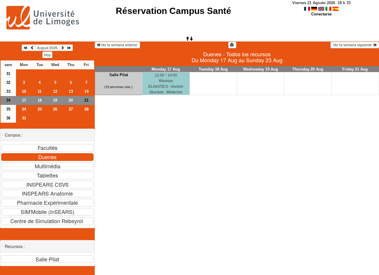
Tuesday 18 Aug (213, 69)
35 (8, 109)
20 (71, 100)
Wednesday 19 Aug (260, 69)
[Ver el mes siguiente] (62, 47)
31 (8, 73)
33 (8, 91)
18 (40, 100)
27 (71, 109)
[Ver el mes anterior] (32, 47)
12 (55, 91)
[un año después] (69, 47)
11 (39, 91)
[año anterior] (25, 47)
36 (8, 118)
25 (40, 109)
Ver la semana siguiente (353, 45)
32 (8, 82)
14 (86, 91)
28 (86, 109)
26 (55, 109)
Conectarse (321, 14)
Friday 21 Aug (355, 69)
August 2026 (47, 47)
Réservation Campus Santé (173, 11)
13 (71, 91)
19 (55, 100)
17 (24, 100)
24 (24, 109)
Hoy (47, 54)
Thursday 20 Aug (307, 69)
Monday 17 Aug (166, 69)
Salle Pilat (118, 75)
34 (8, 100)
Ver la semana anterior (119, 45)
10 (24, 91)
